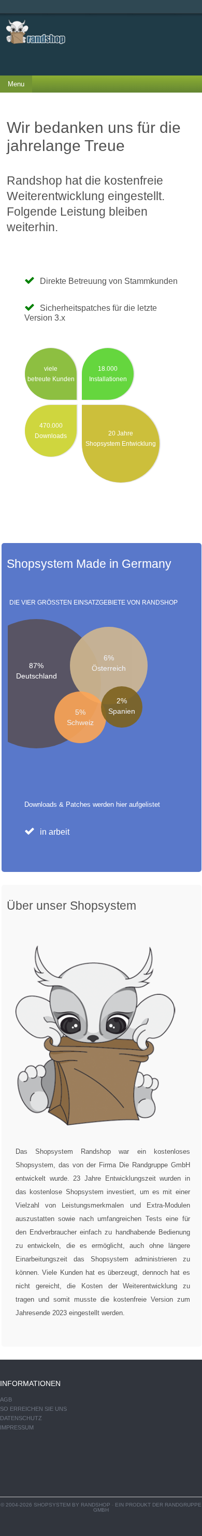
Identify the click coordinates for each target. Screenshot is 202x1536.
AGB (6, 1399)
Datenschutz (21, 1418)
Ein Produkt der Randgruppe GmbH (147, 1507)
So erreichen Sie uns (33, 1409)
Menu (16, 84)
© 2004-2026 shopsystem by (55, 1505)
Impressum (17, 1427)
